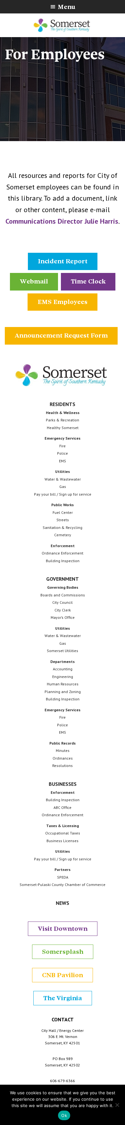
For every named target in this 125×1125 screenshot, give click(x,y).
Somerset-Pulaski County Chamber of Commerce (62, 884)
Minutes (63, 750)
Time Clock (88, 281)
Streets (62, 519)
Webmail (34, 281)
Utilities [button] (62, 471)
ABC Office (62, 807)
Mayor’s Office (63, 617)
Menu (66, 7)
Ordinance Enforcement (62, 553)
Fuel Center (63, 512)
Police (62, 453)
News (62, 903)
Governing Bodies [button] (62, 587)
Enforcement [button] (63, 545)
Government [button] (62, 579)
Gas (62, 486)
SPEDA (62, 877)
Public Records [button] (62, 743)
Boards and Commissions (62, 595)
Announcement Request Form (61, 335)
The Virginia (62, 998)
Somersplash (62, 951)
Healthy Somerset (63, 427)
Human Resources (63, 684)
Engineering (62, 676)
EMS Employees (63, 302)
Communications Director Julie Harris (61, 221)
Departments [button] (62, 661)
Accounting (62, 668)
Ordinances (63, 758)
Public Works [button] (62, 504)
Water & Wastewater (63, 479)
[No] (117, 1105)
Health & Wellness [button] (62, 412)
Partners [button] (62, 869)
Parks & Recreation (62, 420)
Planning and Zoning (63, 691)
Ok (64, 1115)
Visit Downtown (63, 928)
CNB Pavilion (62, 975)
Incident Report (63, 261)
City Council (62, 602)
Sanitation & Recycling (62, 527)
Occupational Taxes (62, 833)
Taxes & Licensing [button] (62, 825)
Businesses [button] (63, 784)
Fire (62, 445)
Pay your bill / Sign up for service (62, 494)
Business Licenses (62, 840)
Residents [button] (62, 404)
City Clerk (62, 610)
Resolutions (62, 765)
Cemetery (62, 534)
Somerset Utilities (62, 650)
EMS (62, 461)
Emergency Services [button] (62, 438)
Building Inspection (62, 560)
